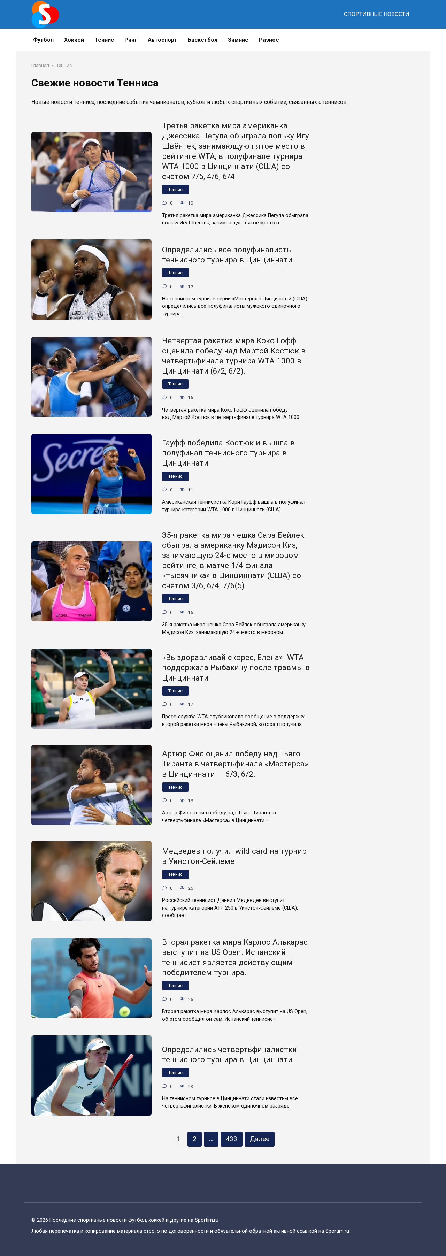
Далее (259, 1139)
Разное (269, 40)
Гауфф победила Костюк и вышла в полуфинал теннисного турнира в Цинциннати (228, 452)
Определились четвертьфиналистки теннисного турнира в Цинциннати (229, 1054)
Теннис (175, 189)
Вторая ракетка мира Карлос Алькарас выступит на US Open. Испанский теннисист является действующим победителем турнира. (235, 957)
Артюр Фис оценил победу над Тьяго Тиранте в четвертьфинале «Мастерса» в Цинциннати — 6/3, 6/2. (235, 764)
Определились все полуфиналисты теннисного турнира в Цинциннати (227, 254)
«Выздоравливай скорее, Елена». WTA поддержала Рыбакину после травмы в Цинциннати (236, 667)
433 (231, 1139)
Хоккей (74, 40)
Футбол (43, 40)
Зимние (238, 40)
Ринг (130, 40)
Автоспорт (162, 40)
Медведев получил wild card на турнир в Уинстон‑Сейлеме (234, 856)
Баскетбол (202, 40)
